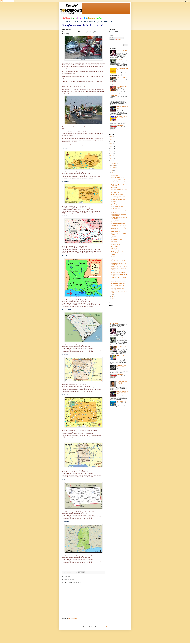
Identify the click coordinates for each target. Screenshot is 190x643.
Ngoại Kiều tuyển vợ (115, 197)
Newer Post (65, 616)
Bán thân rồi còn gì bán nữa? (117, 250)
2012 (111, 160)
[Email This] (79, 572)
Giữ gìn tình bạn (114, 175)
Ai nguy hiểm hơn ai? (115, 231)
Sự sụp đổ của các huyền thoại (117, 204)
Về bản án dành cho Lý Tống (117, 194)
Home (84, 616)
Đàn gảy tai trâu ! (114, 246)
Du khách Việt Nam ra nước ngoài (118, 223)
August (113, 169)
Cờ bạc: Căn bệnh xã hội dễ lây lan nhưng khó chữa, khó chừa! (122, 107)
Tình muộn (113, 236)
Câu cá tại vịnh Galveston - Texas (118, 199)
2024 (111, 139)
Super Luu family (113, 95)
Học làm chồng (114, 187)
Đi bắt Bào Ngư (114, 241)
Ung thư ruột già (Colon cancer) (117, 177)
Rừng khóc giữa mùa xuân (116, 237)
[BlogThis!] (80, 572)
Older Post (102, 616)
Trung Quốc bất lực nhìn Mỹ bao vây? (118, 225)
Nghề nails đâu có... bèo (116, 192)
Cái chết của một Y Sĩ (115, 244)
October (113, 165)
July (112, 170)
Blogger (106, 626)
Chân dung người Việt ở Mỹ (117, 206)
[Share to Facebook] (83, 572)
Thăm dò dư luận (119, 125)
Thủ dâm (113, 254)
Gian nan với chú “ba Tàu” (116, 243)
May (112, 294)
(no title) (111, 99)
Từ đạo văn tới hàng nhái (116, 220)
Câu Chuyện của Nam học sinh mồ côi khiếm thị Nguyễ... (119, 185)
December (113, 162)
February (113, 299)
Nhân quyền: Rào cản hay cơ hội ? (118, 196)
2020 (111, 146)
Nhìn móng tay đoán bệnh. (116, 239)
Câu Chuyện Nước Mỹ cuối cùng (118, 212)
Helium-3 (113, 256)
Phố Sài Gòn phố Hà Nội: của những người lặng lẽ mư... (118, 252)
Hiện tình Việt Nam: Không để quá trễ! (119, 191)
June (112, 172)
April (112, 296)
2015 (111, 155)
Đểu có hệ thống (114, 221)
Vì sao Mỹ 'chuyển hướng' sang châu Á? (119, 281)
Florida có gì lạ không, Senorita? (117, 287)
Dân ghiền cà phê (115, 271)
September (113, 167)
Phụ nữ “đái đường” (120, 59)
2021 (111, 144)
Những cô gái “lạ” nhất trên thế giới (118, 272)
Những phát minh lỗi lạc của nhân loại (119, 203)
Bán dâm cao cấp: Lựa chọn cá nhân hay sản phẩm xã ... (118, 215)
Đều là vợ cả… (114, 201)
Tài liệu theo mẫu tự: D (114, 323)
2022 (111, 143)
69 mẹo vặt (113, 173)
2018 (111, 150)
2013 (111, 158)
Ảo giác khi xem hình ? (115, 208)
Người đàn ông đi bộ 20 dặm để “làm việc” (121, 366)
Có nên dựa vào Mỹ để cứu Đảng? (118, 227)
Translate (119, 39)
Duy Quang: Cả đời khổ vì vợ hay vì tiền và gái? (121, 51)
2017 (111, 151)
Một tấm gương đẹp (115, 248)
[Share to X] (82, 572)
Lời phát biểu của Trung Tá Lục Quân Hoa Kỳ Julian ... (118, 264)
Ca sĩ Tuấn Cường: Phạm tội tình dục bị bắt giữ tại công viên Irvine (121, 382)
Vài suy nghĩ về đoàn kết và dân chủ (118, 277)
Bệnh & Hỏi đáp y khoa (121, 401)
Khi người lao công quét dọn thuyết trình (119, 266)
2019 (111, 148)
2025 (111, 138)
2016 (111, 153)
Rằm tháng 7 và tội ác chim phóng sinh (119, 189)
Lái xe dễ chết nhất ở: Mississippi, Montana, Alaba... (118, 279)
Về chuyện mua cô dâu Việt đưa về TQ (119, 283)
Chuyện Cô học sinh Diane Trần (117, 285)
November (113, 163)
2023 (111, 141)
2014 (111, 157)
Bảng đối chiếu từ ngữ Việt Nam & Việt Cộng (121, 117)
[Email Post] (76, 572)
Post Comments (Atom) (72, 618)
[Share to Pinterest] (84, 572)
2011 (111, 302)
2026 (111, 136)
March (112, 298)
